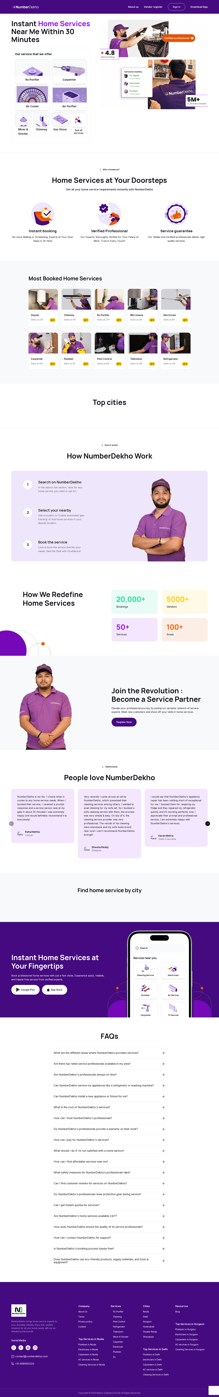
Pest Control (119, 1321)
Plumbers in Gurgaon (185, 1329)
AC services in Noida (88, 1359)
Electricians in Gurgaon (186, 1334)
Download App (199, 6)
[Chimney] (42, 119)
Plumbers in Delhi (151, 1354)
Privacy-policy (85, 1321)
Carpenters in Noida (88, 1354)
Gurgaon (147, 1321)
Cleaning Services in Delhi (156, 1374)
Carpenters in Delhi (152, 1364)
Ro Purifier (118, 1311)
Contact (82, 1326)
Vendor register (153, 6)
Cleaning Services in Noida (91, 1364)
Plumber (117, 1352)
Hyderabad (148, 1326)
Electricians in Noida (88, 1349)
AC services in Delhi (153, 1369)
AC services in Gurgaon (186, 1344)
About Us (82, 1311)
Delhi (145, 1316)
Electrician (118, 1346)
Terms (81, 1316)
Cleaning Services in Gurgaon (190, 1349)
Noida (146, 1311)
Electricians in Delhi (152, 1359)
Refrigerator (119, 1326)
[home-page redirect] (25, 7)
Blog (177, 1311)
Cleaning (117, 1316)
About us (133, 6)
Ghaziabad (148, 1336)
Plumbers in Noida (87, 1344)
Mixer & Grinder (120, 1336)
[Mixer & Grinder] (23, 119)
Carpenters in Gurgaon (186, 1339)
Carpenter (118, 1342)
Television (118, 1331)
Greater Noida (150, 1331)
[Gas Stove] (60, 119)
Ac (114, 1357)
